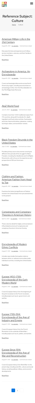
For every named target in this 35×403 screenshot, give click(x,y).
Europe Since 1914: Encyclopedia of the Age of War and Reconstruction (16, 352)
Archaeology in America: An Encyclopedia (16, 73)
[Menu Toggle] (31, 3)
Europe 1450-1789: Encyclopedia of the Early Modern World (15, 279)
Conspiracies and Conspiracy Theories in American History (16, 213)
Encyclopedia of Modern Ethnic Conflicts (14, 246)
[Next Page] (22, 390)
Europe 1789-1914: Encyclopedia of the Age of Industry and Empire (16, 317)
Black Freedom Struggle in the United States (17, 141)
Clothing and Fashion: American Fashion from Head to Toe (17, 179)
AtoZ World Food (10, 106)
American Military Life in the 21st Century (16, 41)
